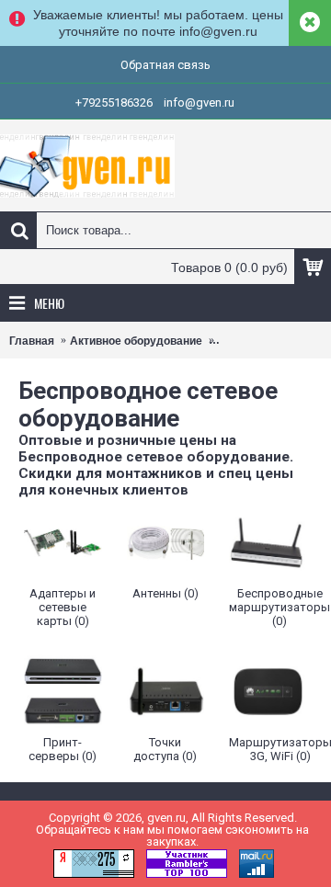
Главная (31, 341)
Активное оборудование (136, 341)
